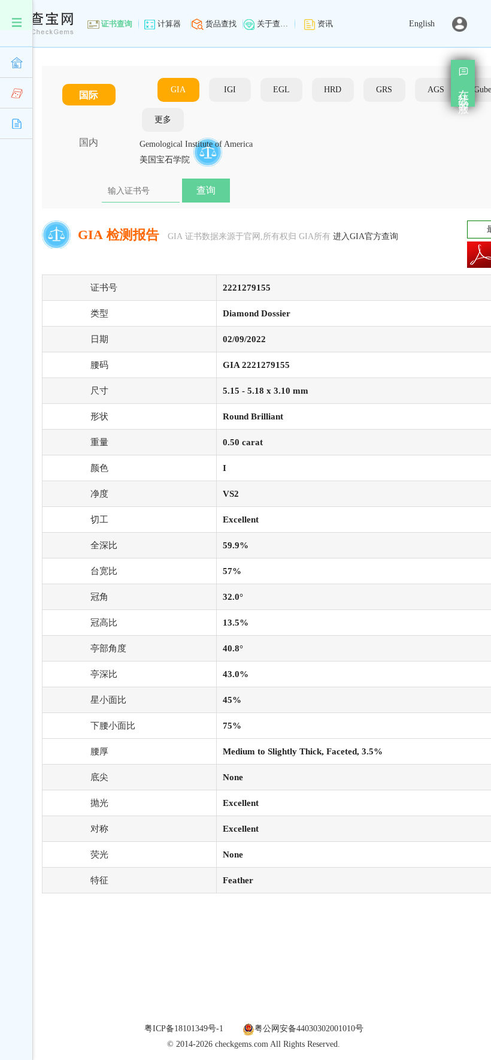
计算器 (169, 23)
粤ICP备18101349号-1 (183, 1028)
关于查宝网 (273, 23)
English (422, 23)
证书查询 (116, 23)
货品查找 (221, 23)
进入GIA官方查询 (365, 236)
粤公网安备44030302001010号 (308, 1028)
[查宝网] (37, 17)
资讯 (325, 23)
